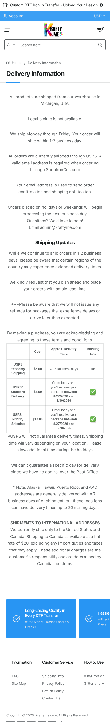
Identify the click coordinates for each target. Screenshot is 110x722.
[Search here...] (100, 45)
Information (22, 662)
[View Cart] (100, 29)
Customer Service (57, 662)
